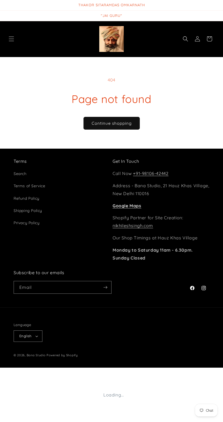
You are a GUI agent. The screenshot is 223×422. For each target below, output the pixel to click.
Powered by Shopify (62, 355)
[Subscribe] (105, 287)
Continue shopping (112, 123)
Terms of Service (29, 185)
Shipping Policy (28, 210)
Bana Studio (36, 355)
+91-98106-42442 (150, 173)
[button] (11, 39)
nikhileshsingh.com (133, 225)
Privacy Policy (26, 222)
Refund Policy (26, 198)
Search (20, 173)
